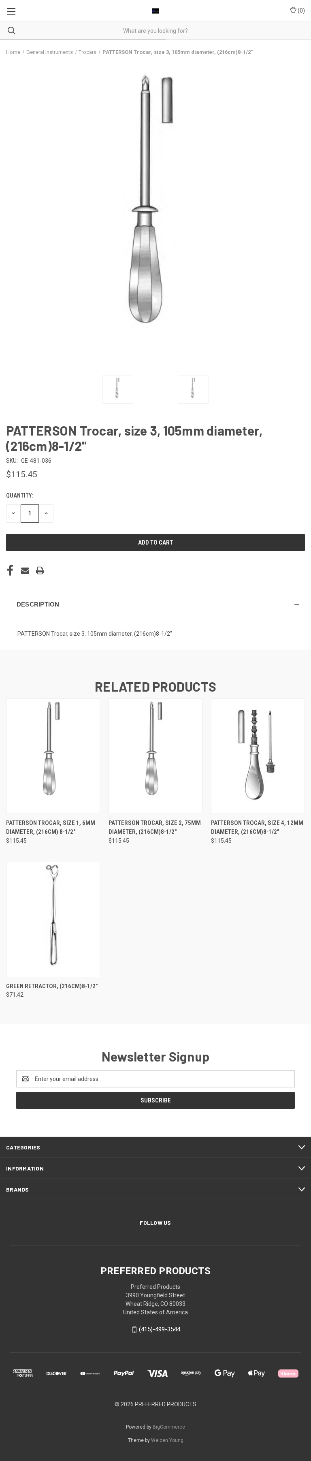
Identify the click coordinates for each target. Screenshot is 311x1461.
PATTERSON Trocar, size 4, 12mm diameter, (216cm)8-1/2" (257, 827)
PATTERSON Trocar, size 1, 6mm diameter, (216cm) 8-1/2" (50, 827)
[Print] (40, 570)
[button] (155, 604)
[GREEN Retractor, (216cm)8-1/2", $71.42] (53, 919)
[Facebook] (10, 570)
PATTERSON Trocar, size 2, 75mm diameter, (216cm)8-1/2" (155, 827)
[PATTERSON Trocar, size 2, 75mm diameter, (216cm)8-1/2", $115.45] (155, 756)
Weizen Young (167, 1440)
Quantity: (19, 495)
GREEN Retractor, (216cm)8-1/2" (52, 986)
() (300, 10)
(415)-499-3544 (159, 1329)
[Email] (25, 570)
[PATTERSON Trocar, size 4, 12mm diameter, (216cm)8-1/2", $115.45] (258, 756)
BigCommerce (169, 1427)
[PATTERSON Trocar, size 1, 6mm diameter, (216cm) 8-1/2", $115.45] (53, 756)
